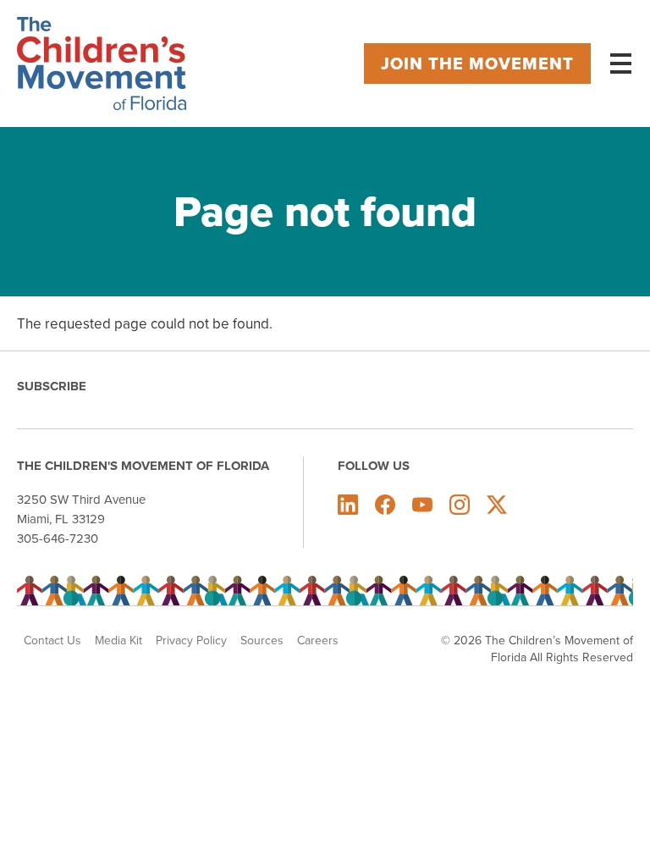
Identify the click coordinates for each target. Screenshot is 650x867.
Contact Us (52, 640)
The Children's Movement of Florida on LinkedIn (347, 504)
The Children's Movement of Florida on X (496, 504)
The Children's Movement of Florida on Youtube (422, 504)
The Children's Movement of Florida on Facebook (385, 504)
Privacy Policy (191, 640)
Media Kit (118, 640)
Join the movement (477, 63)
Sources (262, 640)
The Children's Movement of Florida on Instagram (459, 504)
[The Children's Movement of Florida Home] (101, 63)
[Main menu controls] (620, 63)
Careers (318, 640)
